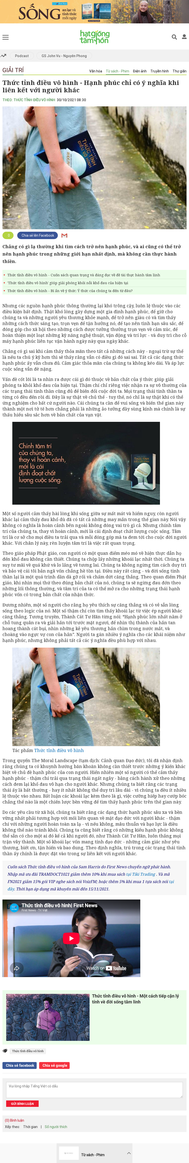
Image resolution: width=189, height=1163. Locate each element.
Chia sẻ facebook (19, 1065)
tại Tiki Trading (140, 874)
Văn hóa (95, 71)
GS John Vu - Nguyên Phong (64, 56)
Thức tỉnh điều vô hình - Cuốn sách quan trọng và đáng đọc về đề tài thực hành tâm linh (83, 275)
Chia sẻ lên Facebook (37, 235)
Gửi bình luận (22, 1104)
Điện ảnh (140, 71)
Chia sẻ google (54, 1065)
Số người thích (56, 1127)
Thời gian (30, 1127)
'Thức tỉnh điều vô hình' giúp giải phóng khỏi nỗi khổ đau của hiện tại (67, 282)
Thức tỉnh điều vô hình (59, 750)
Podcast (22, 56)
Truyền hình (159, 71)
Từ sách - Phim (117, 71)
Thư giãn (180, 71)
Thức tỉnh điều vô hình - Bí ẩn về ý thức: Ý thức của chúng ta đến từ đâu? (70, 290)
